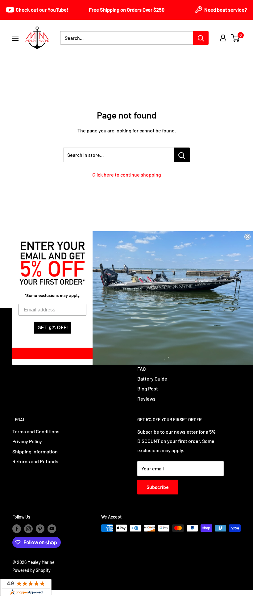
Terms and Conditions (36, 431)
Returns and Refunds (35, 461)
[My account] (223, 38)
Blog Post (147, 388)
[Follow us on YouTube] (52, 528)
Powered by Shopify (31, 570)
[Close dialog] (247, 236)
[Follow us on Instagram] (28, 528)
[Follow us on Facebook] (16, 528)
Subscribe (158, 487)
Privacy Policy (27, 441)
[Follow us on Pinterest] (40, 528)
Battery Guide (152, 378)
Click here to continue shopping (126, 174)
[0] (235, 38)
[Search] (201, 38)
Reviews (146, 399)
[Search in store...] (182, 155)
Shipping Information (35, 451)
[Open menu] (15, 38)
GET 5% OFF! (52, 328)
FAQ (141, 369)
